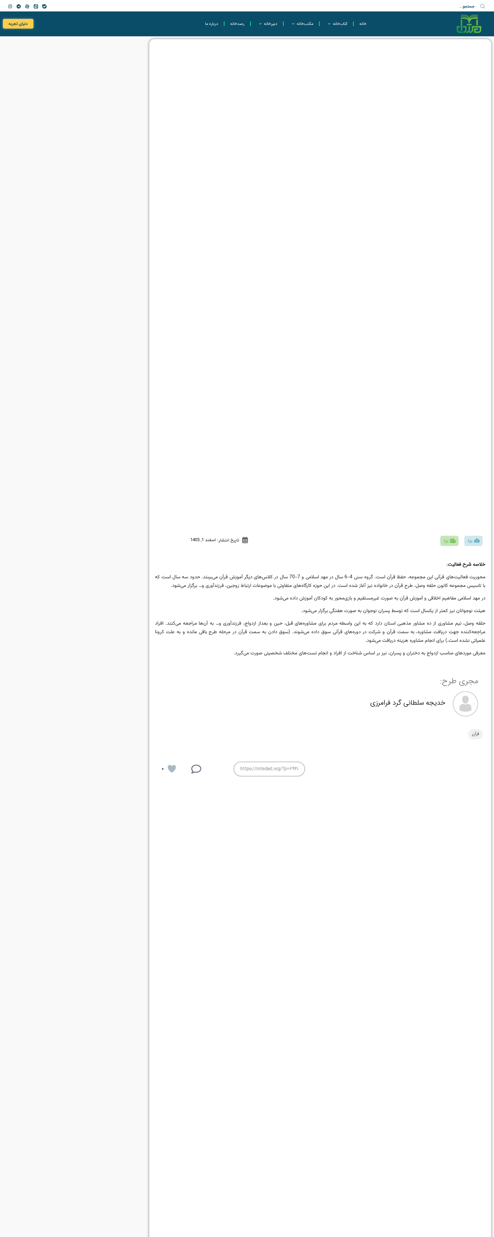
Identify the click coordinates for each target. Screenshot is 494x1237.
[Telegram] (18, 6)
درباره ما (211, 24)
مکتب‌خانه (305, 24)
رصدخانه (237, 24)
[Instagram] (10, 6)
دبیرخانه (270, 24)
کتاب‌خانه (340, 24)
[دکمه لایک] (172, 768)
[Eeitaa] (35, 6)
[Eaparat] (27, 6)
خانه (362, 24)
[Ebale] (44, 6)
